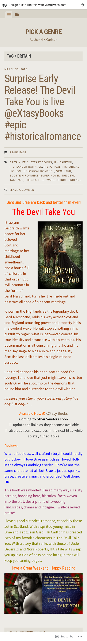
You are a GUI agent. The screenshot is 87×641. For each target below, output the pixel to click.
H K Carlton (63, 162)
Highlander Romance (26, 166)
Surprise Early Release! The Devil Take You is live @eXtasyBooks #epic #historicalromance (42, 107)
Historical (52, 166)
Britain (15, 162)
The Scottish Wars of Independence (53, 180)
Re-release (18, 152)
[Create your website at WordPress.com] (43, 4)
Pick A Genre (44, 32)
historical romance (38, 171)
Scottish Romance (24, 175)
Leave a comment (23, 190)
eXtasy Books (41, 162)
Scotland (63, 171)
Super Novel (50, 175)
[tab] (8, 14)
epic (25, 162)
